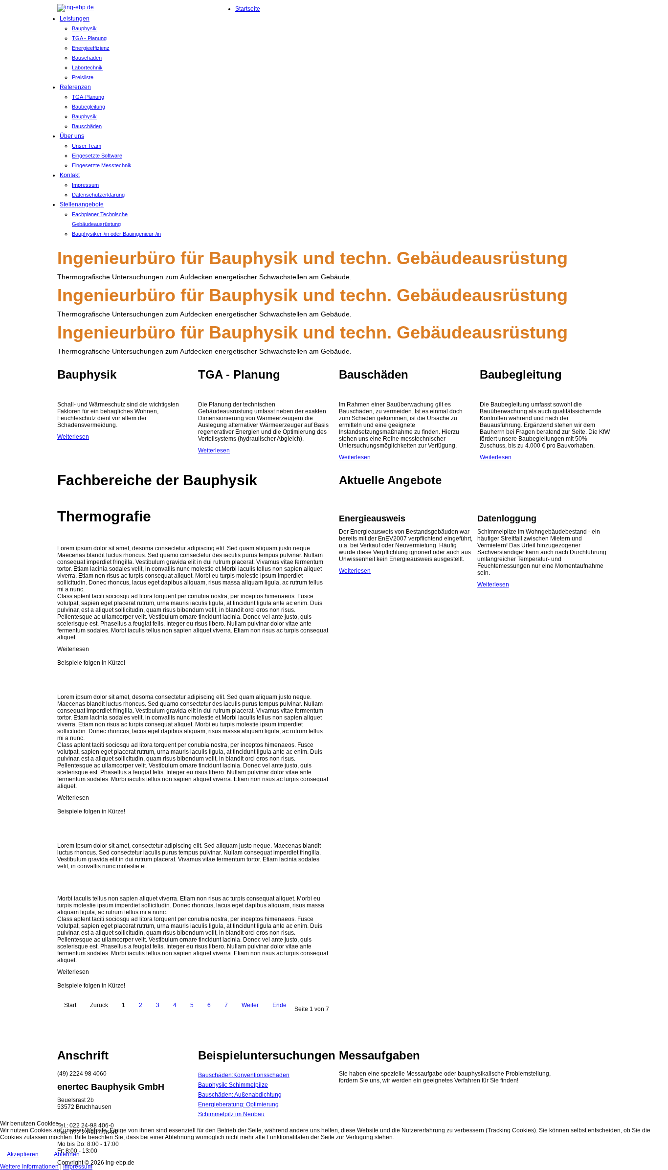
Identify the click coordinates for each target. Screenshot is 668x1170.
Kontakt (70, 175)
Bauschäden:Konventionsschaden (243, 1075)
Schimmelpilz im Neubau (231, 1114)
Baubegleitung (88, 107)
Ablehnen (67, 1154)
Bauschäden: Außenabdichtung (240, 1094)
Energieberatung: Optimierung (238, 1104)
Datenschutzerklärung (98, 195)
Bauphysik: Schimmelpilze (233, 1084)
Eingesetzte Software (97, 155)
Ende (279, 1005)
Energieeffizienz (91, 48)
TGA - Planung (89, 38)
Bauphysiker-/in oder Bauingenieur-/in (116, 234)
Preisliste (82, 77)
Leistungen (74, 18)
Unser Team (86, 146)
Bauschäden (87, 58)
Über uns (72, 136)
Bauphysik (84, 28)
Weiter (250, 1005)
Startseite (247, 8)
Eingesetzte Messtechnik (102, 165)
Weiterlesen (73, 436)
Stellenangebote (82, 204)
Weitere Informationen (29, 1166)
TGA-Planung (88, 97)
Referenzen (75, 87)
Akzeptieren (23, 1154)
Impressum (85, 185)
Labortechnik (87, 67)
